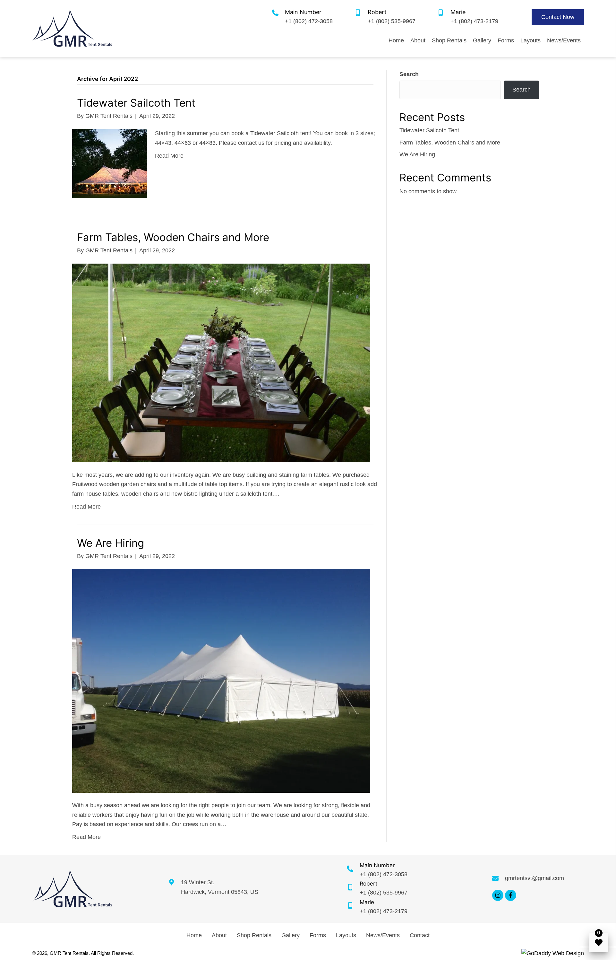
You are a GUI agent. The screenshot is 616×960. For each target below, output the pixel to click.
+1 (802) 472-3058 (309, 21)
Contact (420, 935)
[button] (558, 17)
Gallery (290, 935)
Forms (318, 935)
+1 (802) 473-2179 (474, 21)
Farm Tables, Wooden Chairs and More (173, 237)
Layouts (346, 935)
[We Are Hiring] (221, 680)
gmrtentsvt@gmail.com (534, 878)
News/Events (383, 935)
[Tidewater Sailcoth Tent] (109, 163)
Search (409, 74)
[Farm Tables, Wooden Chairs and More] (221, 362)
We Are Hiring (110, 543)
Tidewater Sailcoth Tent (136, 102)
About (219, 935)
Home (194, 935)
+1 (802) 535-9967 (391, 21)
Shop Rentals (254, 935)
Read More (169, 156)
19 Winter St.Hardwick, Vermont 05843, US (219, 887)
